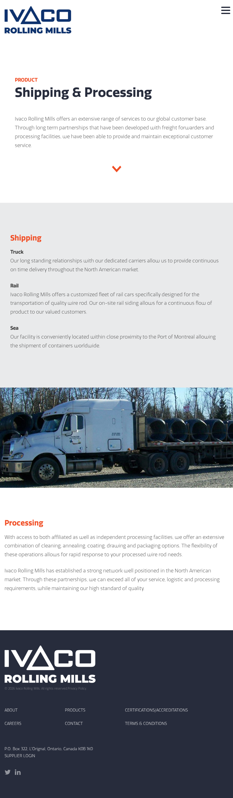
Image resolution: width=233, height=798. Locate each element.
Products (75, 710)
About (11, 710)
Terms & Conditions (146, 723)
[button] (225, 10)
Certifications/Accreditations (156, 710)
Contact (74, 723)
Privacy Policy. (77, 689)
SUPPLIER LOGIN (20, 755)
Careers (13, 723)
